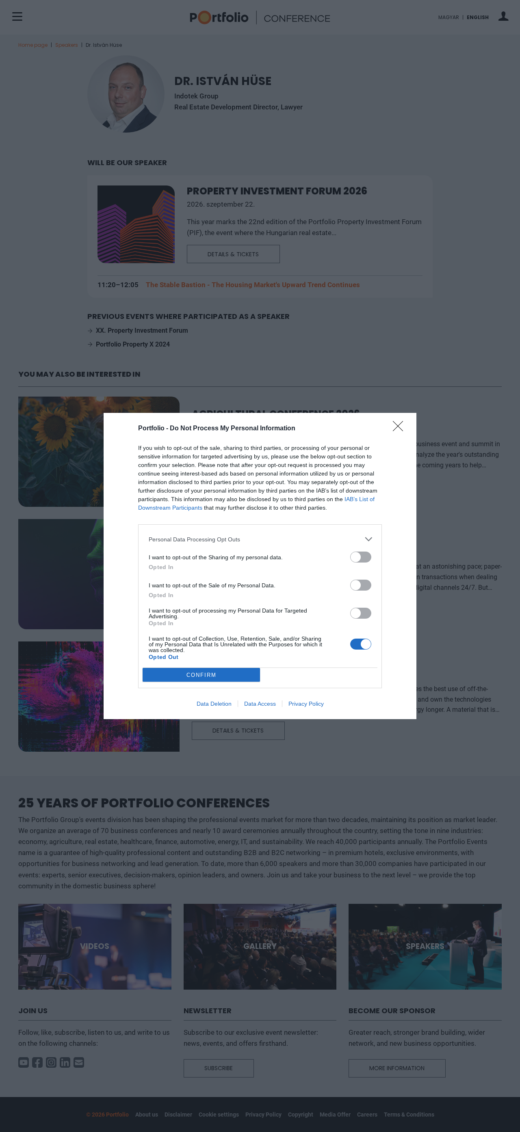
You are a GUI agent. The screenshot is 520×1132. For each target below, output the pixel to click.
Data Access (260, 703)
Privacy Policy (306, 703)
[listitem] (260, 539)
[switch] (360, 557)
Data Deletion (214, 703)
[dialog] (260, 566)
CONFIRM (201, 675)
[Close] (400, 428)
